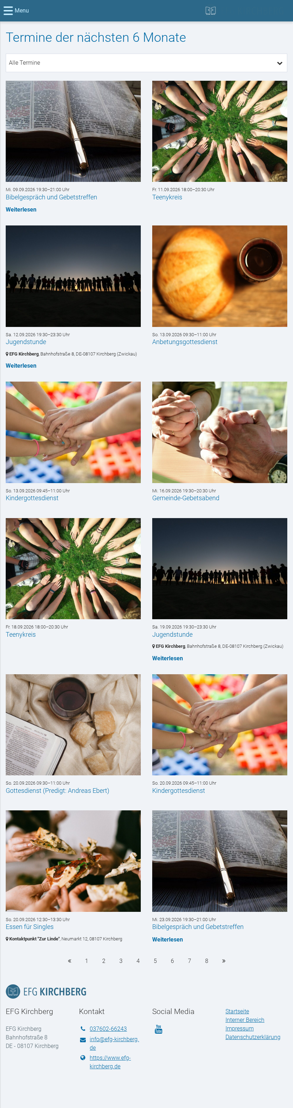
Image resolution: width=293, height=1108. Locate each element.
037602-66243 (108, 1028)
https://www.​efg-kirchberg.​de (110, 1062)
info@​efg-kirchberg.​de (114, 1043)
